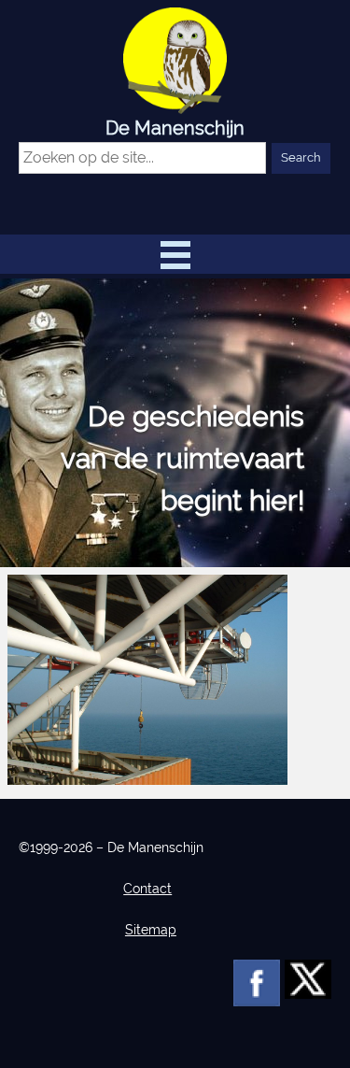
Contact (147, 888)
